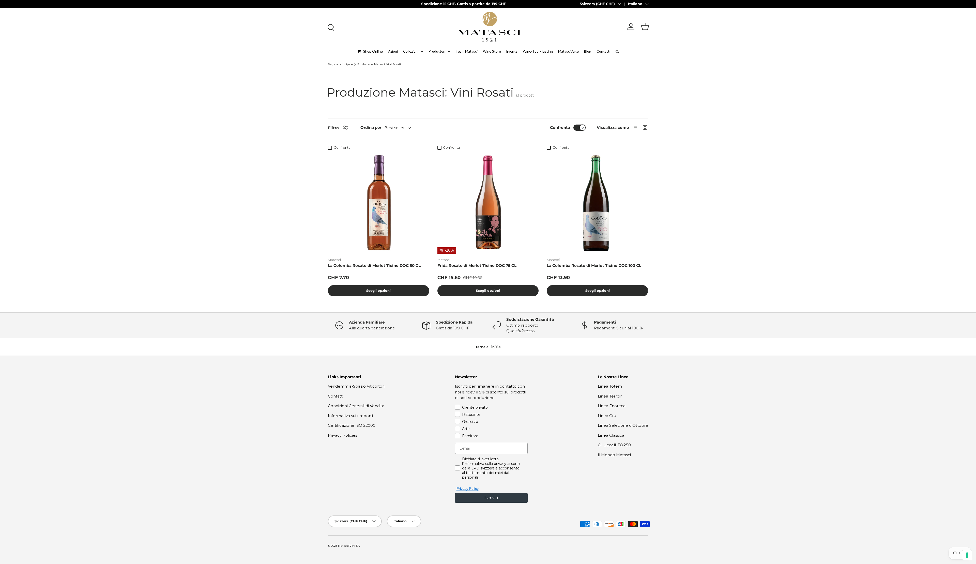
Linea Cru (607, 415)
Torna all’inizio (488, 347)
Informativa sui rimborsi (350, 415)
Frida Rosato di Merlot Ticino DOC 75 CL (476, 265)
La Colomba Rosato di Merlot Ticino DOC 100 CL (594, 265)
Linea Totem (610, 386)
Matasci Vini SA (349, 545)
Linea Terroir (610, 396)
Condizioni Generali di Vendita (356, 405)
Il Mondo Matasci (614, 454)
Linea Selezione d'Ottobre (623, 425)
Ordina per (370, 127)
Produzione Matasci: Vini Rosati (379, 64)
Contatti (335, 396)
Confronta (560, 127)
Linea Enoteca (612, 405)
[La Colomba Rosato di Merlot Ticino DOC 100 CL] (597, 203)
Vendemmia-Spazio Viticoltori (356, 386)
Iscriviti (491, 497)
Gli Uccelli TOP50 (614, 445)
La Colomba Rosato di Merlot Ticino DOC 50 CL (374, 265)
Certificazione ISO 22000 (351, 425)
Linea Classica (611, 435)
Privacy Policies (342, 435)
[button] (645, 26)
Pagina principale (340, 64)
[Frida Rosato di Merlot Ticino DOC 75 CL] (488, 203)
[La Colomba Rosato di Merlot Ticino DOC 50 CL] (378, 203)
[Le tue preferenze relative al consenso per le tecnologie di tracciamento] (967, 555)
